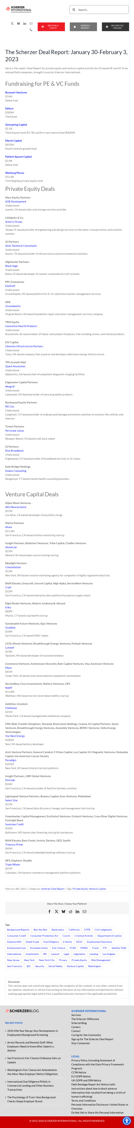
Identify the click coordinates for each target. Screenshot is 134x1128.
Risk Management (100, 960)
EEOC (79, 941)
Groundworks (13, 306)
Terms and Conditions (83, 1100)
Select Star (11, 800)
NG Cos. (9, 406)
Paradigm (10, 760)
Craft (8, 587)
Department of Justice (110, 935)
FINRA (84, 948)
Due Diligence (51, 941)
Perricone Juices (14, 430)
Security (39, 966)
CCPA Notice (78, 1072)
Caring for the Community (86, 1034)
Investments (32, 954)
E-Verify (67, 941)
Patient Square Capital (18, 156)
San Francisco (14, 966)
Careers (76, 1026)
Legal (66, 954)
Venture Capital (97, 888)
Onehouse (11, 707)
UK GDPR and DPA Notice (86, 1080)
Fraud (95, 948)
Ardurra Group (13, 221)
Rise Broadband (14, 450)
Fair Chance (58, 948)
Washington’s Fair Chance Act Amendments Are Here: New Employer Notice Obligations (32, 1071)
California (74, 929)
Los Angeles (109, 954)
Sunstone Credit (14, 824)
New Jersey (13, 960)
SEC (29, 966)
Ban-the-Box (40, 929)
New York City (47, 960)
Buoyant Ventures (16, 92)
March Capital (13, 140)
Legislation (79, 954)
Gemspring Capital (16, 124)
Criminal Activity (84, 935)
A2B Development (15, 201)
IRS (45, 954)
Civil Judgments (103, 929)
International (14, 954)
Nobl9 (8, 687)
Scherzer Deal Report (52, 888)
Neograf (10, 386)
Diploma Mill (14, 941)
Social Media (55, 966)
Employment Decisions (99, 941)
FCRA (73, 948)
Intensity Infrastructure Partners (24, 346)
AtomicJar (11, 547)
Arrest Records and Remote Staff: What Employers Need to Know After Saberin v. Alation (30, 1046)
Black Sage (11, 265)
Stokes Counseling (15, 470)
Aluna (8, 527)
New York (29, 960)
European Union (39, 948)
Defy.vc (9, 108)
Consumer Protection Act (44, 935)
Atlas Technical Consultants (21, 245)
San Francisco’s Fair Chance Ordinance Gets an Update (34, 1060)
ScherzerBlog (79, 1022)
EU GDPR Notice (81, 1076)
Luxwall (9, 647)
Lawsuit (55, 954)
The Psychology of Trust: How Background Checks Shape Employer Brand (31, 1099)
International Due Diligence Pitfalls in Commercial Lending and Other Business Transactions (30, 1085)
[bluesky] (18, 23)
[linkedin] (24, 23)
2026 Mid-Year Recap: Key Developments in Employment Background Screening (32, 1032)
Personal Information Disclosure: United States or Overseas (99, 1106)
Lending (94, 954)
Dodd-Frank (32, 941)
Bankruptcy (58, 929)
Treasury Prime (14, 844)
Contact (76, 1030)
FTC (105, 948)
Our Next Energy (15, 735)
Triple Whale (12, 864)
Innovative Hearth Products (21, 326)
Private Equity (80, 888)
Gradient (10, 627)
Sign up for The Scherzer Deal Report (92, 1039)
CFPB (87, 929)
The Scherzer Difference (85, 1018)
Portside (10, 780)
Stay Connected (80, 1043)
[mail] (31, 23)
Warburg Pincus (14, 172)
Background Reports (18, 929)
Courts (66, 935)
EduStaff (10, 285)
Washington (94, 966)
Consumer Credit (16, 935)
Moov (8, 667)
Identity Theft (119, 948)
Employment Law (16, 948)
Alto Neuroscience (15, 507)
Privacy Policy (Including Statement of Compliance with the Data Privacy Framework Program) (97, 1064)
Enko (8, 607)
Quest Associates (15, 366)
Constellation (13, 567)
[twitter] (12, 23)
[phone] (31, 29)
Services (76, 1014)
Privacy (63, 960)
